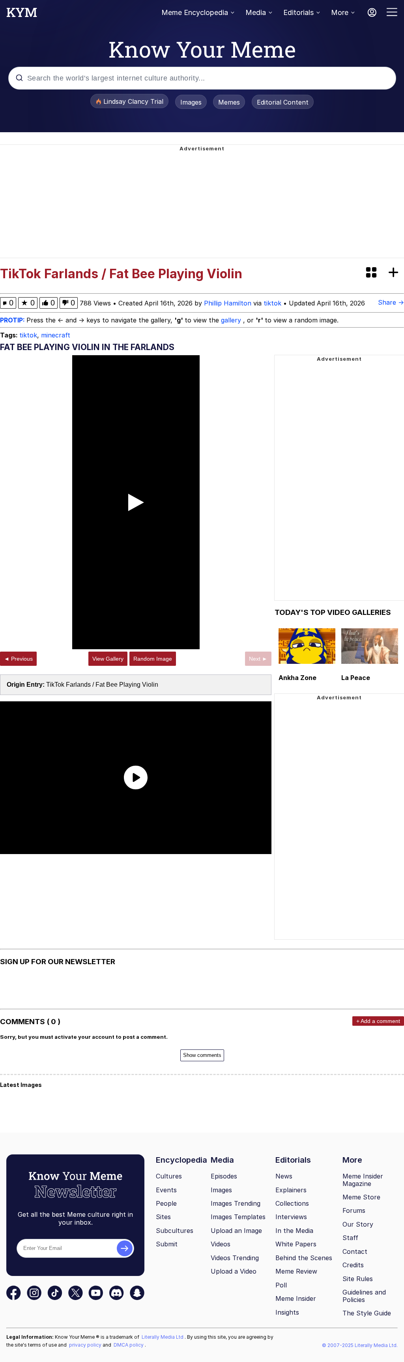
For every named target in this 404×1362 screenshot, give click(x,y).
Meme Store (361, 1197)
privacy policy (86, 1345)
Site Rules (357, 1278)
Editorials (298, 12)
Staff (350, 1237)
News (283, 1176)
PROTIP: (13, 320)
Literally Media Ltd (163, 1337)
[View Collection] (372, 273)
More (339, 12)
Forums (353, 1210)
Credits (353, 1264)
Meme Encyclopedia (194, 12)
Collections (292, 1203)
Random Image (152, 659)
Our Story (357, 1224)
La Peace (355, 678)
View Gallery (107, 659)
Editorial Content (283, 102)
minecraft (55, 335)
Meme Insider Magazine (362, 1180)
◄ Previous (18, 659)
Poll (281, 1285)
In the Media (294, 1230)
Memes (229, 102)
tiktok (272, 303)
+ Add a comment (378, 1021)
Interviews (291, 1216)
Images (191, 102)
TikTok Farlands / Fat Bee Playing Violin (102, 684)
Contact (354, 1251)
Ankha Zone (297, 678)
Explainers (291, 1189)
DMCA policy (129, 1345)
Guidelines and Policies (364, 1296)
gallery (232, 320)
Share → (391, 302)
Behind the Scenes (303, 1257)
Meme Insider (295, 1298)
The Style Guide (366, 1313)
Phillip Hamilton (227, 303)
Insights (287, 1312)
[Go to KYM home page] (21, 15)
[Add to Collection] (395, 273)
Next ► (258, 659)
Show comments (202, 1055)
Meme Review (296, 1271)
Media (255, 12)
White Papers (295, 1244)
